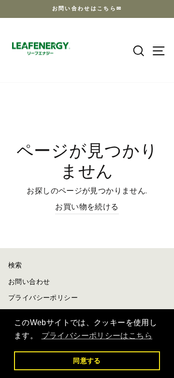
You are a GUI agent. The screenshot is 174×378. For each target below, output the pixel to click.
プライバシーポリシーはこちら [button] (97, 335)
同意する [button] (87, 360)
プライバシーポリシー (43, 298)
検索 (15, 265)
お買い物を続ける (86, 207)
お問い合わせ (29, 282)
